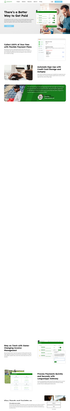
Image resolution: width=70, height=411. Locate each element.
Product (19, 1)
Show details (54, 409)
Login (52, 1)
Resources (30, 1)
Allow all (54, 403)
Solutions (24, 1)
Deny (54, 406)
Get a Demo (58, 1)
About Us (36, 1)
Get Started (9, 26)
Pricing (40, 1)
